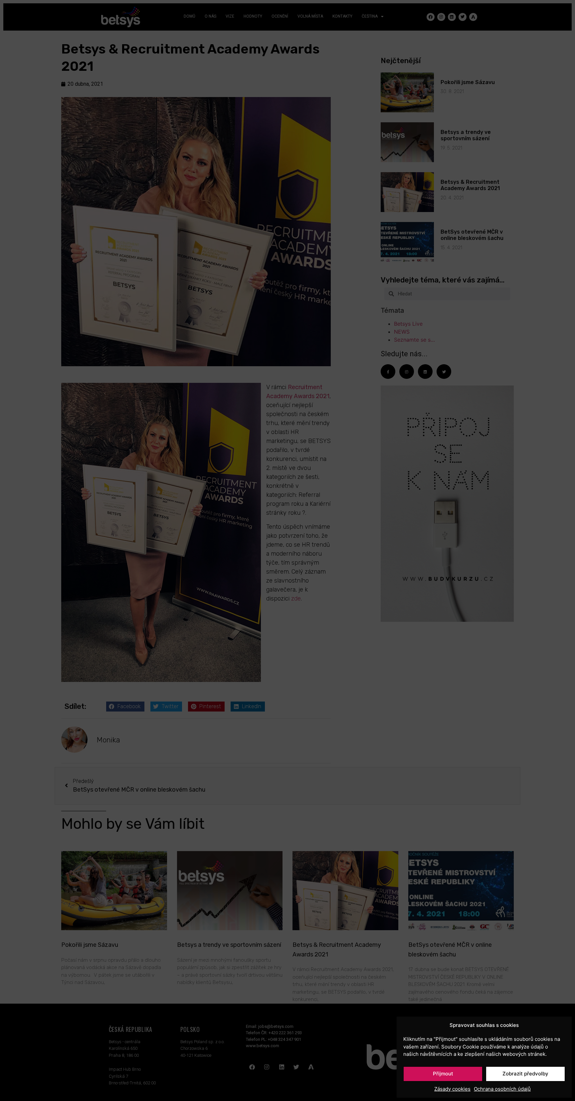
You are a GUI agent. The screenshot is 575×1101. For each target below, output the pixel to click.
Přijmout (443, 1073)
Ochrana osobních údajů (502, 1089)
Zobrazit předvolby (525, 1073)
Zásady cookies (452, 1089)
